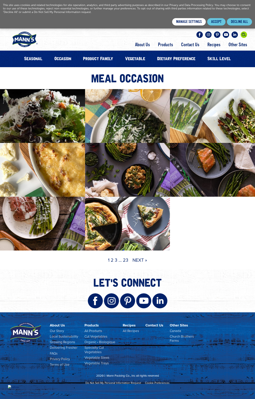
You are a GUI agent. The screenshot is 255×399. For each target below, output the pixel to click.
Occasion (62, 58)
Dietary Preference (176, 58)
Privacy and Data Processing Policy (191, 5)
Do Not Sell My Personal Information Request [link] (113, 383)
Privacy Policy (60, 359)
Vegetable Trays (96, 363)
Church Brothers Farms (182, 338)
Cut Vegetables (95, 336)
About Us (142, 44)
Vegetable (135, 58)
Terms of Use (60, 364)
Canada (175, 330)
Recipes (213, 44)
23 (125, 260)
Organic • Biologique (99, 342)
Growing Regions (62, 342)
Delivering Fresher (63, 347)
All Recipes (131, 330)
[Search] (244, 34)
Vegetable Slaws (96, 357)
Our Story (57, 330)
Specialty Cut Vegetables (94, 349)
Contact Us (190, 44)
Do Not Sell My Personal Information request (62, 12)
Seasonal (33, 58)
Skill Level (219, 58)
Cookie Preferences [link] (157, 383)
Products (165, 44)
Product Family (98, 58)
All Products (93, 330)
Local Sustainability (64, 336)
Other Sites (238, 44)
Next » (139, 260)
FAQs (54, 353)
